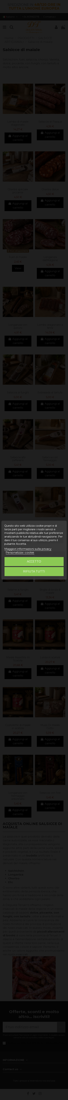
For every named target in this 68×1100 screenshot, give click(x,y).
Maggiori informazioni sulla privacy (27, 549)
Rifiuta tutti (34, 571)
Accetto (34, 561)
